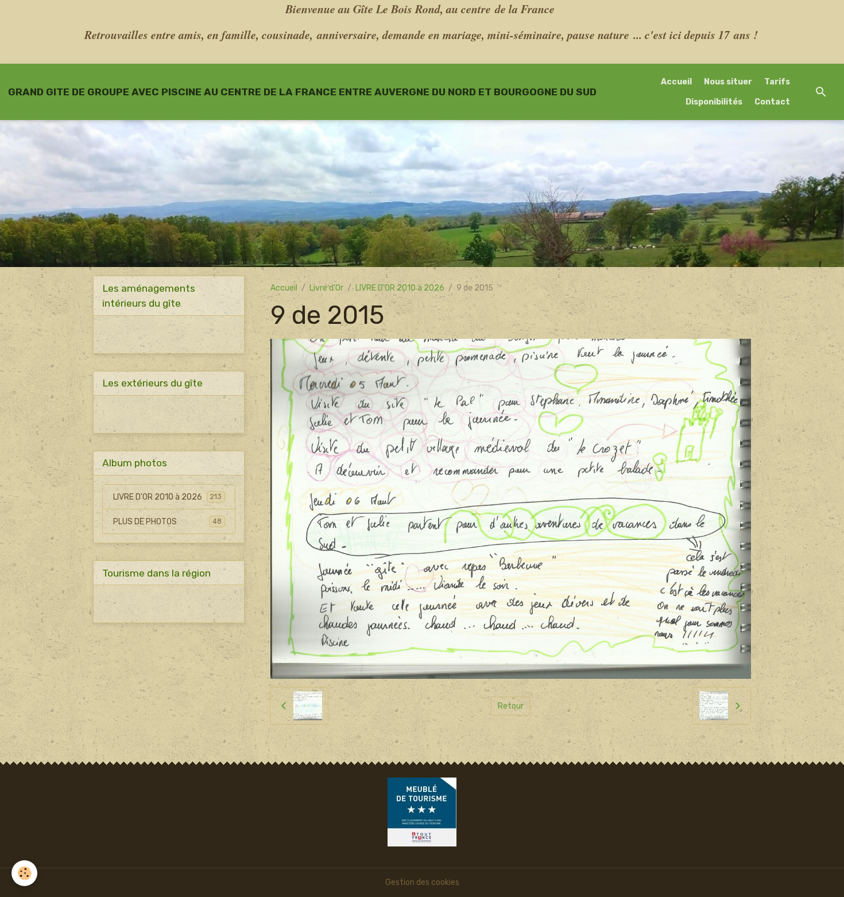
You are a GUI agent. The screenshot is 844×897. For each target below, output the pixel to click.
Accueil (676, 82)
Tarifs (777, 82)
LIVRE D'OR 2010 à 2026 (399, 288)
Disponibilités (714, 102)
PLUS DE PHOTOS (167, 522)
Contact (772, 102)
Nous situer (728, 82)
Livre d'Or (326, 288)
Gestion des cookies (422, 882)
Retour (511, 706)
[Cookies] (24, 873)
